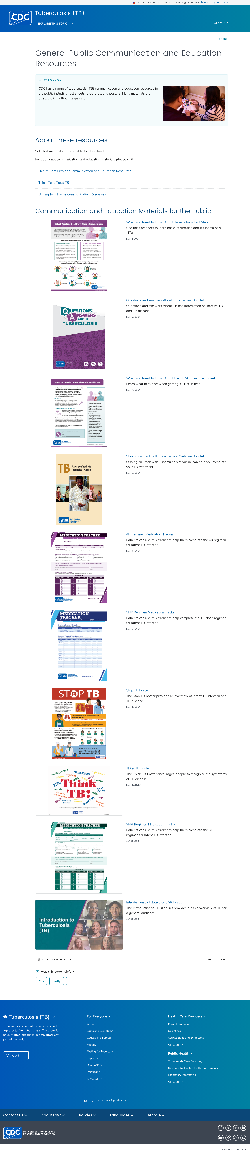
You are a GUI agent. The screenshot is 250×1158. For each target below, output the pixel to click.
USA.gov (241, 1149)
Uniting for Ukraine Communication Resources (72, 194)
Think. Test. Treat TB (53, 182)
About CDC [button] (51, 1115)
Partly (57, 981)
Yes (41, 981)
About (90, 1024)
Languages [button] (120, 1115)
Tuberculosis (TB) (59, 13)
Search (223, 22)
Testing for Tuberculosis (101, 1051)
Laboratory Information (182, 1075)
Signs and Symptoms (100, 1031)
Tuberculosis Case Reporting (185, 1061)
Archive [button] (155, 1115)
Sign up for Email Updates (106, 1100)
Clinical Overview (178, 1024)
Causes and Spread (99, 1038)
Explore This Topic (53, 24)
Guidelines (174, 1031)
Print (211, 959)
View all (94, 1079)
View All (13, 1055)
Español (223, 39)
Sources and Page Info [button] (57, 959)
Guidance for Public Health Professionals (193, 1068)
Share (221, 959)
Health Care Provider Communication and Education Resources (84, 171)
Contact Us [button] (13, 1115)
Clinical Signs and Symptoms (186, 1038)
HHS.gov (227, 1149)
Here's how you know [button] (213, 2)
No (71, 981)
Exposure (92, 1058)
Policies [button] (86, 1115)
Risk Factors (94, 1065)
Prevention (93, 1072)
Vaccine (91, 1044)
